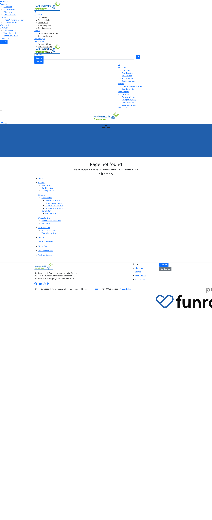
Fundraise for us (45, 49)
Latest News (47, 197)
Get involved (140, 279)
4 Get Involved (44, 227)
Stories (37, 30)
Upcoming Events (45, 52)
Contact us (38, 54)
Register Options (45, 255)
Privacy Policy (125, 289)
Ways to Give (140, 275)
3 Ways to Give (44, 218)
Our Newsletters (45, 36)
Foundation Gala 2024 (54, 205)
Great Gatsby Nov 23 (53, 200)
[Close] (6, 123)
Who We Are (43, 23)
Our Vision (42, 17)
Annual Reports (44, 25)
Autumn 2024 (50, 213)
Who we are (46, 185)
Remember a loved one (51, 220)
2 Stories (41, 195)
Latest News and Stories (48, 33)
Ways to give (39, 38)
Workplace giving (45, 46)
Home (40, 178)
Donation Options (45, 250)
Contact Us (165, 269)
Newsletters (47, 211)
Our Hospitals (44, 20)
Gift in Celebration (45, 242)
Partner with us (44, 44)
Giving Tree (42, 246)
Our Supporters (44, 28)
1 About (41, 182)
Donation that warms (54, 208)
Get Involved (39, 41)
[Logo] (47, 5)
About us (38, 15)
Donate (39, 58)
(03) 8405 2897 (93, 289)
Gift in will (46, 223)
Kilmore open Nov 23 (53, 203)
